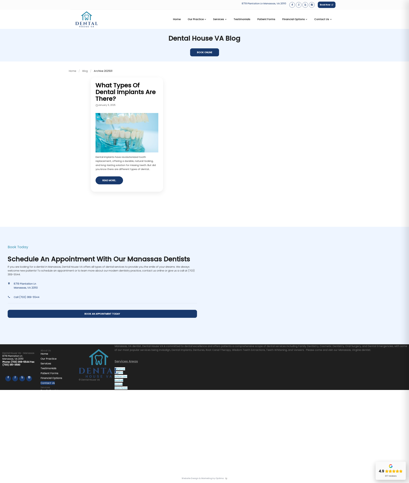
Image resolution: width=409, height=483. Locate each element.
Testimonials (48, 368)
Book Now (325, 4)
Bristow (119, 384)
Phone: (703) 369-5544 (16, 361)
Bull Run (119, 372)
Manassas (120, 368)
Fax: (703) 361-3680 (18, 363)
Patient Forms (49, 373)
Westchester (121, 387)
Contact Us (48, 383)
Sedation (46, 410)
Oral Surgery (48, 400)
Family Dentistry (51, 390)
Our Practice (49, 359)
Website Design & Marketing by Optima (203, 478)
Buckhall (119, 380)
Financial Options (51, 378)
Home (72, 71)
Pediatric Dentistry (52, 405)
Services (46, 363)
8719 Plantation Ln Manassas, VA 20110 (264, 3)
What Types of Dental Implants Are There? (126, 92)
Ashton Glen (121, 376)
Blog (85, 71)
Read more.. (109, 180)
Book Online (204, 52)
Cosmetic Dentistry (53, 395)
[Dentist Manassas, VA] (86, 28)
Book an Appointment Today (102, 313)
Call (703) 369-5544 (26, 297)
